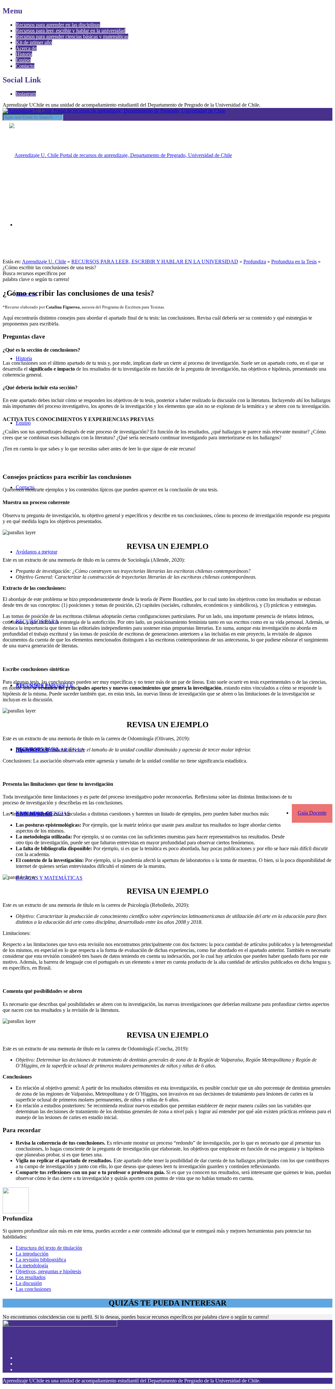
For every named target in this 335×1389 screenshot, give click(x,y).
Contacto (25, 66)
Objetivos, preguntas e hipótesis (48, 1271)
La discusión (29, 1283)
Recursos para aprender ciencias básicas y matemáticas (72, 36)
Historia (24, 54)
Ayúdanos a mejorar (36, 551)
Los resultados (30, 1277)
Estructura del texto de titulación (49, 1248)
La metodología (32, 1265)
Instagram (26, 94)
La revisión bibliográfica (41, 1259)
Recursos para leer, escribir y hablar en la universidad (70, 30)
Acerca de (26, 48)
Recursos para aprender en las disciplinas (58, 24)
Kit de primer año (34, 42)
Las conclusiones (33, 1289)
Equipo (23, 60)
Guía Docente (312, 813)
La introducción (32, 1254)
